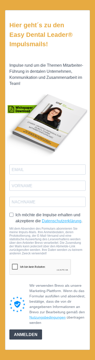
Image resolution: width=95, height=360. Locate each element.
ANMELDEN (25, 334)
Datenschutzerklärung (61, 221)
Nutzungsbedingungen (47, 317)
